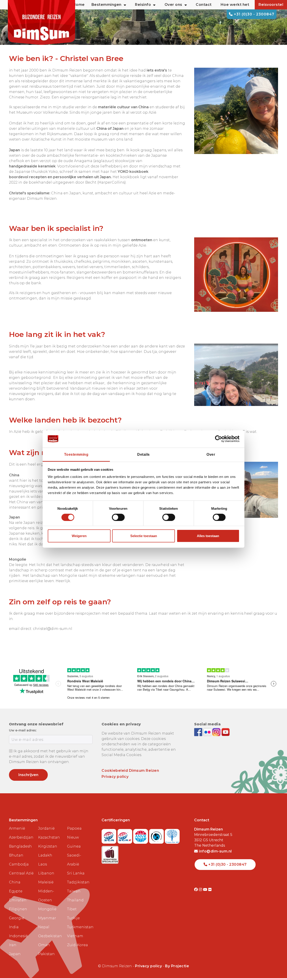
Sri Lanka (76, 873)
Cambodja (19, 864)
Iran (12, 945)
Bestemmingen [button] (106, 4)
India (14, 927)
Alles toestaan (208, 536)
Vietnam (75, 936)
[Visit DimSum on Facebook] (198, 732)
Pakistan (46, 954)
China (14, 882)
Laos (42, 864)
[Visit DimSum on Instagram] (201, 889)
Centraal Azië (21, 873)
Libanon (46, 873)
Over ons (173, 4)
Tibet (72, 909)
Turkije (73, 918)
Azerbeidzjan (21, 837)
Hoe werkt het (235, 4)
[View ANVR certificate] (141, 835)
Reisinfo (143, 4)
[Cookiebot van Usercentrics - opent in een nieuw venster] (219, 438)
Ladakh (45, 855)
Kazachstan (49, 837)
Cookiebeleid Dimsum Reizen (130, 770)
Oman (44, 945)
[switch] (118, 517)
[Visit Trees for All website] (172, 835)
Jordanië (46, 828)
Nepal (43, 927)
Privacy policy (115, 776)
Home (79, 4)
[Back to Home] (41, 22)
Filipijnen (18, 909)
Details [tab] (143, 454)
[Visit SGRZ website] (125, 835)
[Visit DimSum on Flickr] (210, 889)
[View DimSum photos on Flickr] (208, 732)
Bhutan (16, 855)
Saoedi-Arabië (74, 859)
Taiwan (73, 891)
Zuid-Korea (77, 945)
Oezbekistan (50, 936)
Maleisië (46, 882)
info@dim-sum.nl (215, 851)
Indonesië (18, 936)
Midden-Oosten (46, 895)
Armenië (17, 828)
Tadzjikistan (78, 882)
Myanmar (47, 918)
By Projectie (177, 966)
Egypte (15, 891)
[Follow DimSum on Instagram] (217, 732)
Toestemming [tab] (76, 454)
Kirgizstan (47, 846)
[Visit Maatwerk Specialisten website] (110, 853)
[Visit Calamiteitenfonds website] (157, 835)
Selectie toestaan (143, 536)
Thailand (75, 900)
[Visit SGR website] (109, 835)
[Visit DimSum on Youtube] (205, 889)
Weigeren (79, 536)
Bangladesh (20, 846)
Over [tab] (211, 454)
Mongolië (47, 909)
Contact (204, 4)
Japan (15, 954)
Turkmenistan (80, 927)
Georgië (16, 918)
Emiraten (17, 900)
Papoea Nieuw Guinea (74, 837)
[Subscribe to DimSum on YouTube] (226, 732)
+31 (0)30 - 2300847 (253, 14)
